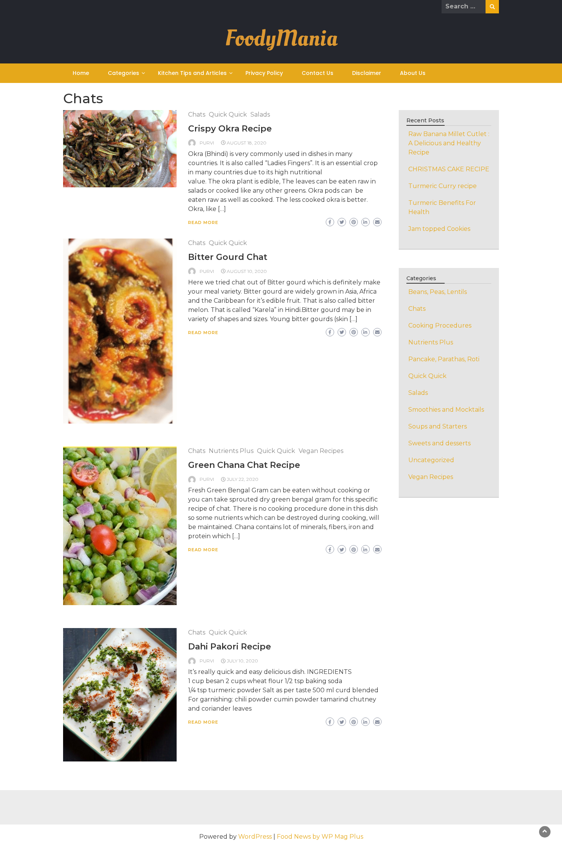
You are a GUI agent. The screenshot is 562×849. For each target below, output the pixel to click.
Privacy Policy (264, 73)
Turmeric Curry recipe (442, 186)
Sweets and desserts (439, 443)
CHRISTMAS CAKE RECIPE (448, 169)
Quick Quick (228, 114)
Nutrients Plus (231, 451)
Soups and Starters (437, 426)
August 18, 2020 (246, 143)
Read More (203, 222)
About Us (413, 73)
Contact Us (317, 73)
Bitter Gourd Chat (227, 257)
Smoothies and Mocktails (446, 409)
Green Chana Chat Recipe (244, 465)
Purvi (207, 143)
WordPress (255, 836)
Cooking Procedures (439, 325)
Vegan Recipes (321, 451)
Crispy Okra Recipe (230, 128)
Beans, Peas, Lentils (437, 291)
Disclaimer (366, 73)
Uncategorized (431, 460)
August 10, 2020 (247, 271)
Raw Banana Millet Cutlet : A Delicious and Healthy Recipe (448, 143)
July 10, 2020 (242, 661)
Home (81, 73)
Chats (196, 114)
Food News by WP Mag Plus (320, 836)
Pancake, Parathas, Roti (443, 359)
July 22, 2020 (242, 479)
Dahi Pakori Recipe (229, 646)
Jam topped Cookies (439, 228)
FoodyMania (281, 38)
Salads (260, 114)
